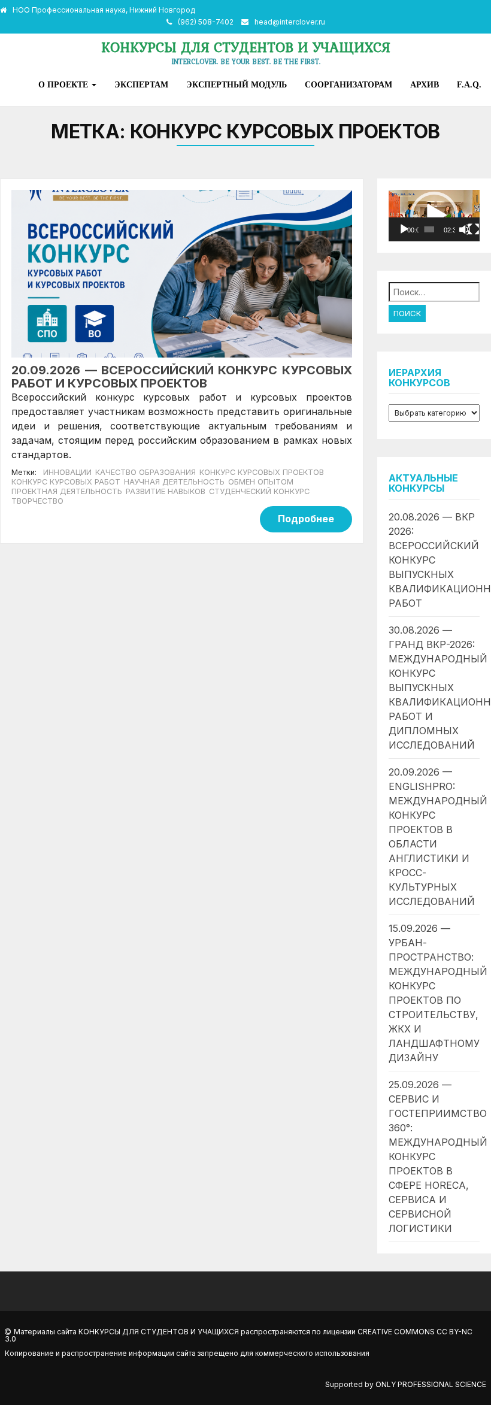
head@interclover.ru (289, 21)
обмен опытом (260, 481)
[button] (434, 216)
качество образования (145, 472)
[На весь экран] (474, 229)
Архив (424, 84)
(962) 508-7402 (206, 21)
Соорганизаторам (348, 84)
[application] (434, 215)
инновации (67, 472)
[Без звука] (465, 229)
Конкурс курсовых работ (65, 481)
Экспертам (141, 84)
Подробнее (306, 519)
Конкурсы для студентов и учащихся (245, 47)
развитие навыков (165, 491)
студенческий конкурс (259, 491)
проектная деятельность (66, 491)
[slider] (429, 229)
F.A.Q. (469, 84)
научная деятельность (174, 481)
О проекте (64, 84)
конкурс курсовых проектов (261, 472)
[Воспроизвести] (404, 229)
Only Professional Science (430, 1384)
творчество (37, 500)
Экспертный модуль (236, 84)
